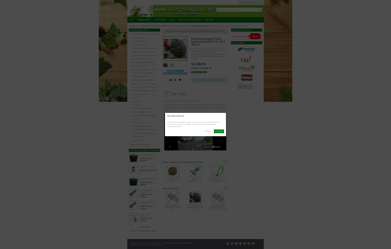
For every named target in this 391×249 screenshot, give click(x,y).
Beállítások (208, 131)
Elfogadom (219, 131)
